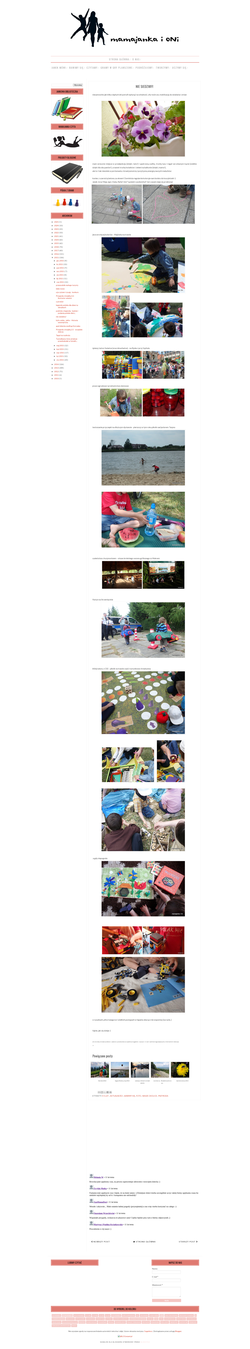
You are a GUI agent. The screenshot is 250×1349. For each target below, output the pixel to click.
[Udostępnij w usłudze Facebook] (107, 1092)
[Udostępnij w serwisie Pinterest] (110, 1092)
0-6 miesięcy (56, 1315)
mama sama (56, 1322)
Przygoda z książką (186, 1315)
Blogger (178, 1331)
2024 (56, 225)
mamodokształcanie (70, 1322)
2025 (56, 222)
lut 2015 (60, 356)
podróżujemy (144, 67)
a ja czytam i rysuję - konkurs (67, 292)
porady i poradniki (133, 1322)
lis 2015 (60, 264)
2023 (56, 229)
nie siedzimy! (61, 317)
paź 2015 (60, 268)
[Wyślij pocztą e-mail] (99, 1092)
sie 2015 (60, 275)
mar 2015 (60, 353)
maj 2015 (60, 345)
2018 (56, 247)
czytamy (92, 67)
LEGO (161, 1315)
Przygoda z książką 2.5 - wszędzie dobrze (69, 330)
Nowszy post (101, 1242)
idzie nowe (60, 289)
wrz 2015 (60, 271)
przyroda (163, 1096)
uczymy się (179, 67)
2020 (56, 240)
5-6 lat (107, 1315)
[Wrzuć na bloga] (102, 1092)
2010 (56, 378)
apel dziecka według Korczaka (68, 326)
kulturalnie (191, 1319)
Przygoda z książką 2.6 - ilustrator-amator (65, 297)
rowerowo (155, 1322)
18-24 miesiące (79, 1315)
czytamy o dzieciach (121, 1319)
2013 (56, 368)
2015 (56, 257)
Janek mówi (58, 67)
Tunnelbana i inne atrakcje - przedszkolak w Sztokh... (67, 340)
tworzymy (162, 67)
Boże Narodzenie (128, 1315)
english (150, 1319)
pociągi (111, 1322)
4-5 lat (105, 1096)
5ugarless (148, 1331)
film (156, 1319)
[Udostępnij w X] (105, 1092)
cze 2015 (60, 282)
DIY (137, 1315)
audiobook (90, 1319)
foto (139, 1096)
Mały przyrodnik (171, 1315)
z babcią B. (193, 1322)
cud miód (59, 302)
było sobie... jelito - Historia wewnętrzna (67, 321)
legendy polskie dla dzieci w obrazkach (67, 306)
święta (74, 1325)
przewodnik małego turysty (67, 285)
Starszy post (187, 1242)
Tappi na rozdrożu (63, 335)
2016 (56, 254)
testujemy (164, 1322)
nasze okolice (149, 1096)
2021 (56, 236)
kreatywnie (181, 1319)
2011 (56, 375)
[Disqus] (144, 1138)
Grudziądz (144, 1315)
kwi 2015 (60, 349)
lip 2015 (60, 278)
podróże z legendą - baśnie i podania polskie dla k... (67, 312)
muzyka (82, 1322)
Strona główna (119, 59)
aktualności (117, 1096)
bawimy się (76, 67)
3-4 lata (95, 1315)
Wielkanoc (70, 1319)
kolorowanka (170, 1319)
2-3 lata (88, 1315)
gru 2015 (60, 261)
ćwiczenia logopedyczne (61, 1325)
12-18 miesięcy (67, 1315)
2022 (56, 232)
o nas (136, 59)
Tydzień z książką (58, 1319)
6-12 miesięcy (116, 1315)
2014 (56, 364)
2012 (56, 371)
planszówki (102, 1322)
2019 (56, 243)
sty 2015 (60, 360)
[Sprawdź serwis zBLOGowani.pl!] (125, 1336)
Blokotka (145, 1342)
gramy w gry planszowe (117, 67)
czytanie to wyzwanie (138, 1319)
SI (195, 1315)
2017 (56, 250)
